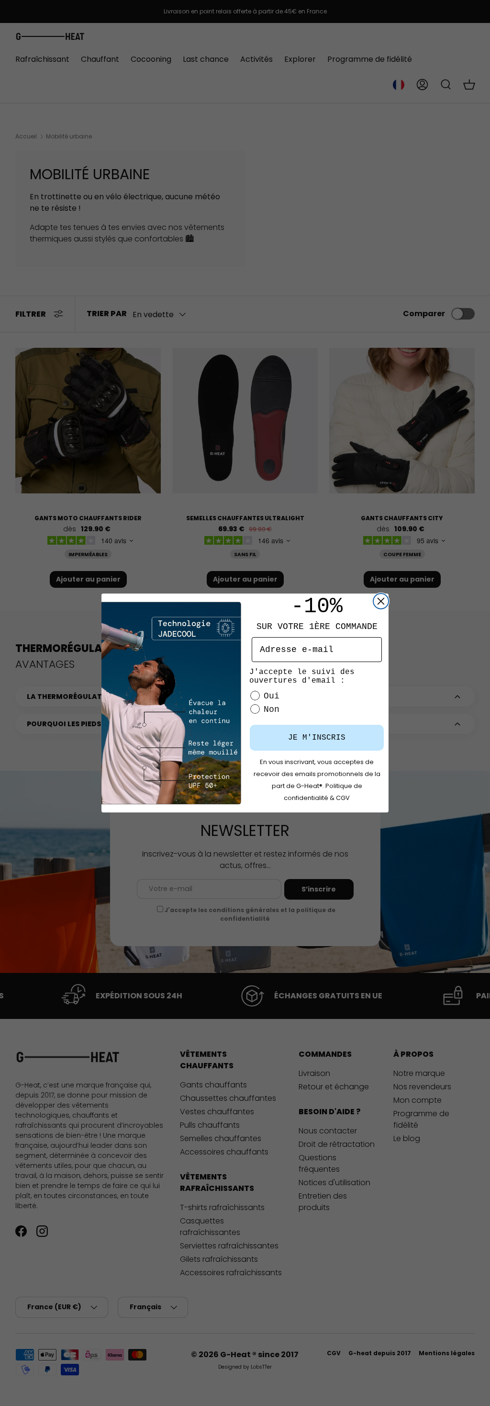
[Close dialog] (381, 601)
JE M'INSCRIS (316, 737)
